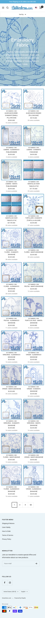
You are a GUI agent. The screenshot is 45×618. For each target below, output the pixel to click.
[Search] (7, 8)
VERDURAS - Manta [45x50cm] (33, 424)
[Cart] (40, 8)
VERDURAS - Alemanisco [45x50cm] (11, 356)
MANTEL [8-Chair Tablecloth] (11, 219)
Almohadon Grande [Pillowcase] (33, 114)
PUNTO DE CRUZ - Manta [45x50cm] (33, 322)
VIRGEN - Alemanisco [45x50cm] (33, 356)
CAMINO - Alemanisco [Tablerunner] (11, 151)
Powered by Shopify (20, 598)
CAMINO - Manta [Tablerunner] (11, 185)
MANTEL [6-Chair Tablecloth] (34, 185)
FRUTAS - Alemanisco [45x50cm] (11, 322)
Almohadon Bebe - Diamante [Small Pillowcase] (11, 115)
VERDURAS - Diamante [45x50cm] (11, 424)
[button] (37, 8)
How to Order (6, 531)
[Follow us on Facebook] (4, 582)
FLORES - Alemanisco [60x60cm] (11, 490)
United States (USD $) (10, 591)
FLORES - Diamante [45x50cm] (11, 253)
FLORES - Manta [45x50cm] (33, 252)
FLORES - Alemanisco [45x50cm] (11, 287)
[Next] (30, 504)
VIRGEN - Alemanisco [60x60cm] (33, 490)
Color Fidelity (6, 527)
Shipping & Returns (8, 523)
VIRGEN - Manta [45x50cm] (11, 389)
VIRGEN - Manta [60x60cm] (33, 457)
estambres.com (11, 111)
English (23, 591)
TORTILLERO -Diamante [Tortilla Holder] (33, 219)
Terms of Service (7, 535)
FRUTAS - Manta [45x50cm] (33, 286)
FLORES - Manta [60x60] (11, 457)
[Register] (36, 563)
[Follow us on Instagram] (9, 582)
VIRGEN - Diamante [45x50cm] (33, 390)
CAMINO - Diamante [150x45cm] (34, 151)
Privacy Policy (6, 539)
